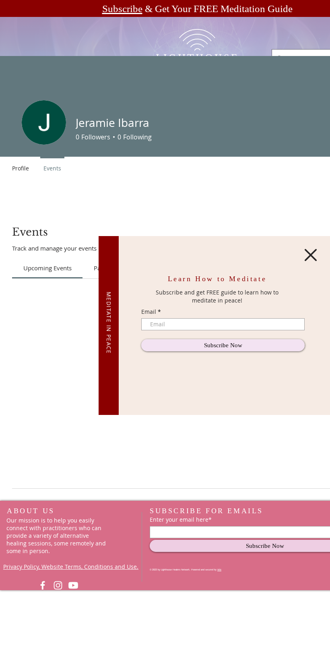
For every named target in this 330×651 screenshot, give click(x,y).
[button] (311, 255)
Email (148, 312)
